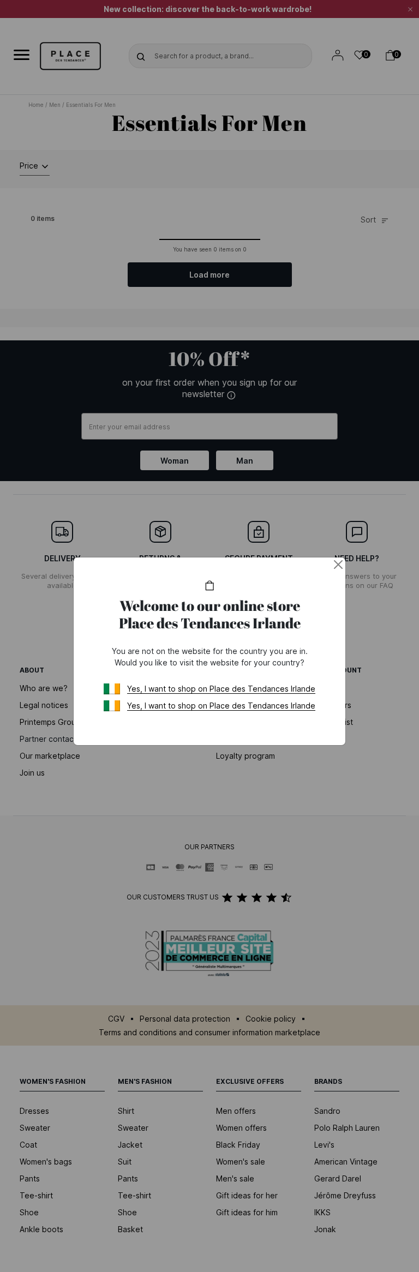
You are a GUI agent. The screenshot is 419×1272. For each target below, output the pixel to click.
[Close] (338, 564)
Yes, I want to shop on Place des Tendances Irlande (221, 688)
